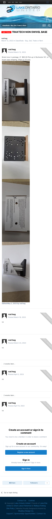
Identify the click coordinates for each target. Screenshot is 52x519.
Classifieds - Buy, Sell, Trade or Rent (29, 41)
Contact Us (21, 500)
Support (9, 513)
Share (13, 483)
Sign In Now (26, 469)
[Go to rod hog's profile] (4, 50)
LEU (9, 2)
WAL (16, 2)
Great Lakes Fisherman (23, 506)
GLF (13, 2)
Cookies (31, 500)
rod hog (4, 38)
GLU (20, 2)
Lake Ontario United (22, 503)
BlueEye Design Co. (26, 511)
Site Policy (10, 508)
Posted (17, 52)
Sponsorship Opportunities (24, 513)
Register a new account (26, 452)
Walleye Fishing (40, 506)
